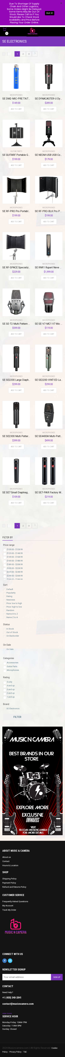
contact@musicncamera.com (18, 1003)
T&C (25, 1052)
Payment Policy (9, 883)
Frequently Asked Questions (15, 901)
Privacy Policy (15, 1052)
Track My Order (9, 910)
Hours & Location (10, 865)
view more (7, 1013)
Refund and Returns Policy (14, 887)
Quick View (11, 87)
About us (6, 857)
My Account (7, 905)
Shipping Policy (9, 878)
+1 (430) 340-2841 (11, 997)
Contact (5, 861)
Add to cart (16, 109)
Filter (17, 716)
